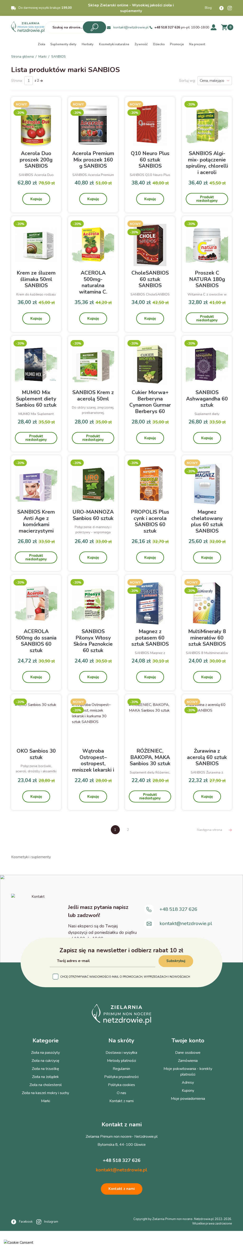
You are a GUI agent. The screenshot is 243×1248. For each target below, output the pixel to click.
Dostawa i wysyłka (121, 1052)
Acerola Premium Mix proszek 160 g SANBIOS (93, 160)
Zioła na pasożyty (45, 1052)
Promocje (177, 44)
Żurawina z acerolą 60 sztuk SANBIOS (207, 757)
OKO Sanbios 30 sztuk (36, 754)
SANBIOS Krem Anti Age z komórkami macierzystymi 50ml (36, 524)
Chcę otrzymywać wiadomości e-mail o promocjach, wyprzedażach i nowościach (125, 977)
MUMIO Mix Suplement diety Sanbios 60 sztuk (36, 399)
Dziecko (159, 44)
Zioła (41, 44)
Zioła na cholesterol (45, 1084)
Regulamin (121, 1068)
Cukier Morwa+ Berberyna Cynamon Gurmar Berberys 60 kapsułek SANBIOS (150, 408)
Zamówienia (188, 1060)
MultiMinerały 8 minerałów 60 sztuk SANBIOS (207, 638)
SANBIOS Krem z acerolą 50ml (93, 395)
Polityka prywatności (121, 1076)
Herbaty (87, 44)
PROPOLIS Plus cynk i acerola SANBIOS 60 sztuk (150, 521)
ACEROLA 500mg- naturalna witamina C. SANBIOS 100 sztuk (93, 288)
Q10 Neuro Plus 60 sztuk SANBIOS (150, 160)
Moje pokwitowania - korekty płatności (188, 1071)
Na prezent (197, 44)
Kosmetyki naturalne (114, 44)
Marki (45, 1101)
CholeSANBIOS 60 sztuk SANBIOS (150, 279)
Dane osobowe (188, 1052)
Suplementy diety (63, 44)
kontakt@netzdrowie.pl (131, 27)
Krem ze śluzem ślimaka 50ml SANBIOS (36, 279)
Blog (208, 8)
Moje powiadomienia (188, 1098)
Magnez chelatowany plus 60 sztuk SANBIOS (207, 521)
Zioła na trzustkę (45, 1068)
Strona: (17, 80)
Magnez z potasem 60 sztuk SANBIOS (150, 638)
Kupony (188, 1090)
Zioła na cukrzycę (45, 1060)
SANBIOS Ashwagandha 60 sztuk (207, 399)
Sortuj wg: (187, 80)
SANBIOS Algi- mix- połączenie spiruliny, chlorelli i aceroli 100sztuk (207, 166)
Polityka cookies (121, 1084)
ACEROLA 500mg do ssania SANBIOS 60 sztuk (36, 641)
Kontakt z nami (121, 1101)
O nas (121, 1093)
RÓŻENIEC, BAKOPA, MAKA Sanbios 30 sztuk (150, 757)
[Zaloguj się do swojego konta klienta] (213, 27)
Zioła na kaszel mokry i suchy (45, 1093)
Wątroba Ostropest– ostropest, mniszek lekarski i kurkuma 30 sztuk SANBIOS (93, 766)
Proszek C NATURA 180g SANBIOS (207, 279)
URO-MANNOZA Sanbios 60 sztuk (93, 515)
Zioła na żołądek (45, 1076)
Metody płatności (121, 1060)
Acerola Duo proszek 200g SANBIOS (36, 160)
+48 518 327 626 (167, 27)
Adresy (188, 1082)
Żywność (141, 44)
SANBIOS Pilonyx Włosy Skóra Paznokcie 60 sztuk (93, 641)
